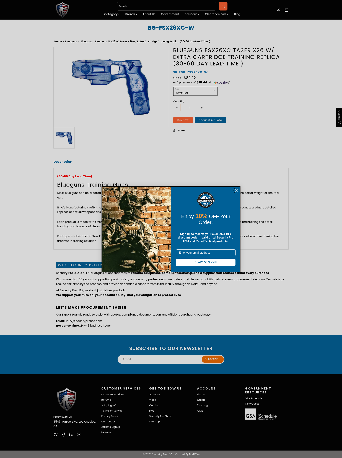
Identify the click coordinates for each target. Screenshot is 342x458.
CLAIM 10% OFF (206, 262)
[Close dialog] (236, 190)
